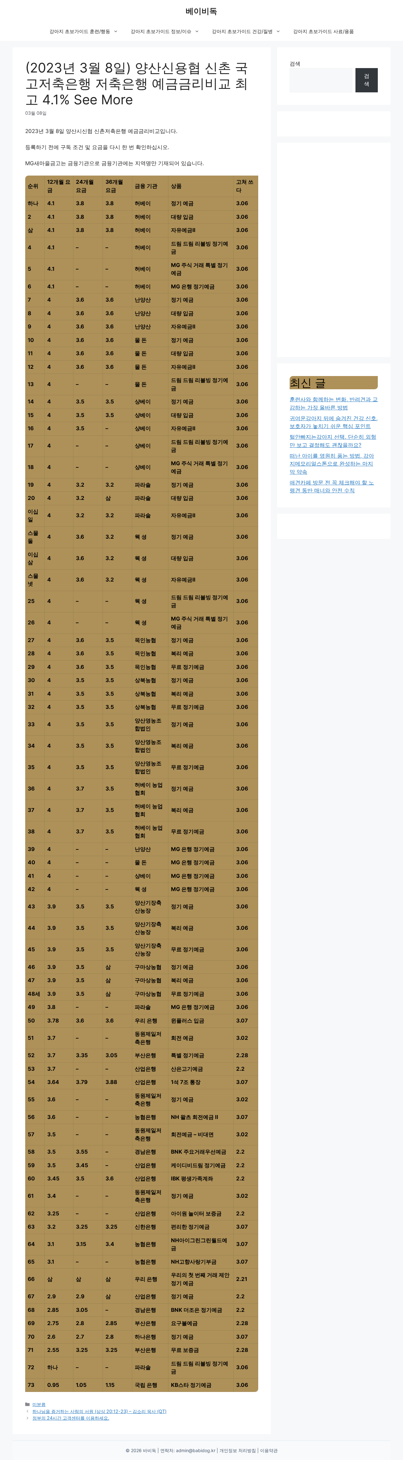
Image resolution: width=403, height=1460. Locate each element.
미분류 (39, 1404)
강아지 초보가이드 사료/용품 (323, 31)
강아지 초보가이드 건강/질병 (242, 31)
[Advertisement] (334, 250)
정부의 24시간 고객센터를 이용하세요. (70, 1418)
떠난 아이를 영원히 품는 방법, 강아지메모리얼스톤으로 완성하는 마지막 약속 (332, 464)
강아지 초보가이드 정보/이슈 (161, 31)
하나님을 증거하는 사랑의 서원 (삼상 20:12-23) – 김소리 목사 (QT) (99, 1411)
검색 (295, 64)
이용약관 (269, 1450)
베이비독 (201, 11)
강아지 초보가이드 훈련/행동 (79, 31)
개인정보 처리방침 (237, 1450)
